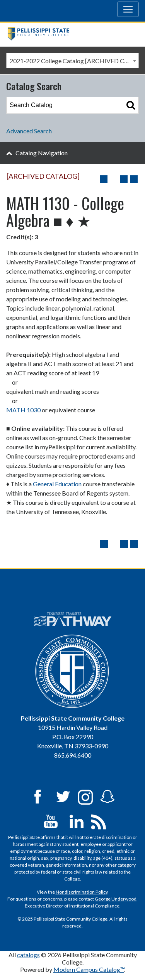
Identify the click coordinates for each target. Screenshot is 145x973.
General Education (57, 483)
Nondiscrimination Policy (81, 892)
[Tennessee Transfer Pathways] (73, 619)
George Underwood (115, 899)
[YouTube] (50, 820)
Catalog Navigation (41, 152)
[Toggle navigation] (128, 9)
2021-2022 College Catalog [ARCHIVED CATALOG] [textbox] (74, 60)
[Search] (131, 105)
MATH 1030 (23, 409)
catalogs (28, 954)
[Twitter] (63, 796)
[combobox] (72, 60)
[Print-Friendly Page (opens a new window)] (123, 179)
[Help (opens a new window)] (134, 179)
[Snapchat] (107, 796)
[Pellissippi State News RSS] (98, 820)
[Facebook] (37, 796)
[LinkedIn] (76, 820)
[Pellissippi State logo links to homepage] (69, 34)
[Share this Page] (113, 179)
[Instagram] (85, 796)
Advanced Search (29, 130)
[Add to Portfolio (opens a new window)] (103, 179)
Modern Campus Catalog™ (88, 969)
